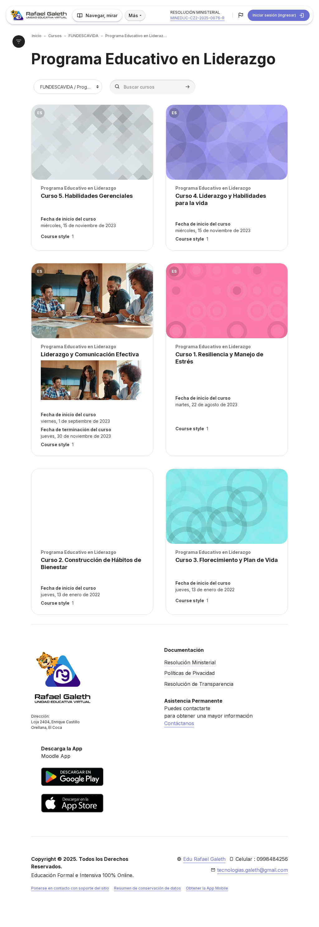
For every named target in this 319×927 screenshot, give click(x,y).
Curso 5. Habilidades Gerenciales (87, 196)
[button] (240, 15)
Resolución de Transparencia (198, 684)
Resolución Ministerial (190, 662)
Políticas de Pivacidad (189, 673)
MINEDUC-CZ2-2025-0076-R (197, 18)
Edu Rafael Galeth (204, 859)
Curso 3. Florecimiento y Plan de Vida (226, 560)
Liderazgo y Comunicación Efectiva (90, 354)
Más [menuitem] (133, 15)
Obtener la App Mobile (207, 888)
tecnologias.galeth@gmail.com (252, 870)
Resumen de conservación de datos (147, 888)
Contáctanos (179, 723)
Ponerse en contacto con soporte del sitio (70, 888)
